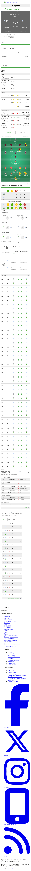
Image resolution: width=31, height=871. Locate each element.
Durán (12, 38)
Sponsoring (11, 680)
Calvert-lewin (25, 113)
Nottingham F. (12, 479)
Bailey (11, 37)
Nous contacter (12, 672)
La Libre (6, 618)
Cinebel (6, 630)
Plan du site (11, 661)
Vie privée (10, 652)
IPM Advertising (8, 641)
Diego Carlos (6, 121)
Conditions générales (13, 660)
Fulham (13, 484)
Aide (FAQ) (11, 670)
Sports (17, 6)
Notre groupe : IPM (13, 681)
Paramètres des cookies (14, 657)
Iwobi (27, 120)
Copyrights (11, 658)
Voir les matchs (24, 507)
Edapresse (7, 616)
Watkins (4, 123)
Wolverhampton (12, 488)
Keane (27, 99)
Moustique (7, 623)
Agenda (6, 634)
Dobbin (28, 118)
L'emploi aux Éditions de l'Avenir (17, 675)
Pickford (27, 95)
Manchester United (24, 490)
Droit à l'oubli (11, 655)
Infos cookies (11, 654)
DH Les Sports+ (8, 619)
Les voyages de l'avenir (10, 635)
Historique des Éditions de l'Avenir (17, 678)
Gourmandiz (7, 627)
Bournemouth (23, 486)
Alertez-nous (11, 674)
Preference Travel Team (10, 640)
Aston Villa (6, 27)
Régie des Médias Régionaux (12, 644)
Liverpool (13, 486)
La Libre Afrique (8, 629)
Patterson (26, 106)
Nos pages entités (12, 664)
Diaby (3, 120)
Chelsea (22, 499)
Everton (24, 27)
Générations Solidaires (10, 646)
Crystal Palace (12, 504)
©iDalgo (2, 469)
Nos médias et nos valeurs (15, 677)
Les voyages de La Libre (11, 637)
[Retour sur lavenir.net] (15, 2)
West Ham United (11, 499)
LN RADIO (7, 626)
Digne (3, 99)
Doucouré (26, 123)
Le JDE (6, 643)
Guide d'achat (11, 663)
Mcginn (11, 34)
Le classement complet (13, 598)
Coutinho (5, 118)
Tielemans (6, 114)
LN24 (5, 624)
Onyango (27, 125)
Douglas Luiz (10, 36)
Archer (3, 103)
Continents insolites (9, 638)
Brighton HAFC (23, 488)
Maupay (27, 121)
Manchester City (11, 492)
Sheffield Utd (22, 479)
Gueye (27, 103)
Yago (5, 632)
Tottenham (12, 490)
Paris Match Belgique (10, 621)
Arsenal (22, 504)
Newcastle (22, 492)
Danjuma (27, 114)
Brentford (22, 484)
